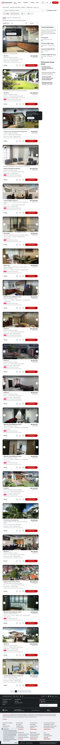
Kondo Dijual (18, 724)
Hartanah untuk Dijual (15, 7)
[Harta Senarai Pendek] (37, 27)
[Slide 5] (21, 126)
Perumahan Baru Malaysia (49, 723)
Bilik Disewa (32, 727)
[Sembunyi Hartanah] (34, 27)
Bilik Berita (17, 701)
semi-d (54, 33)
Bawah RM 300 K (51, 45)
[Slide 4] (20, 126)
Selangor (23, 7)
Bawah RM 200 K (44, 45)
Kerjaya (4, 704)
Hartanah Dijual (19, 723)
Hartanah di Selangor (34, 735)
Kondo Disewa (33, 724)
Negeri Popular (33, 732)
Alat (44, 732)
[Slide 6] (22, 126)
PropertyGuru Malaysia (7, 723)
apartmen (51, 33)
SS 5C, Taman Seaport (45, 39)
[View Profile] (9, 27)
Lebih (37, 2)
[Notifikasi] (50, 2)
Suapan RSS (46, 737)
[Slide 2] (18, 126)
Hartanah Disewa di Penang (21, 735)
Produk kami (5, 702)
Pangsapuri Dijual (19, 726)
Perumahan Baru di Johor (49, 724)
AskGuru (4, 724)
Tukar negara (42, 699)
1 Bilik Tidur (47, 50)
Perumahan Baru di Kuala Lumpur (50, 726)
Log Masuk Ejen (47, 734)
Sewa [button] (19, 2)
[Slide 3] (19, 126)
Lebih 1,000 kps (49, 56)
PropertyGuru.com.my (7, 714)
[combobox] (23, 10)
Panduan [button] (33, 2)
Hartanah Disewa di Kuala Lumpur (22, 734)
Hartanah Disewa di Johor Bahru (22, 737)
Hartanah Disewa (33, 723)
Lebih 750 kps (43, 56)
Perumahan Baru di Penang (49, 727)
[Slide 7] (23, 163)
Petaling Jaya (29, 7)
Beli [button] (15, 2)
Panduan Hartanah (6, 726)
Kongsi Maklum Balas (18, 702)
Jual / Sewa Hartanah (48, 735)
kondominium (46, 33)
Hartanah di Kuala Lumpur (35, 734)
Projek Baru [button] (25, 2)
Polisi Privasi (13, 734)
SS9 (51, 39)
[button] (4, 18)
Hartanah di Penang (34, 737)
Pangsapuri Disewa (33, 726)
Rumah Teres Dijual (20, 727)
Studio (42, 50)
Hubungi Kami (18, 699)
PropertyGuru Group (7, 699)
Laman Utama (6, 7)
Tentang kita (5, 701)
